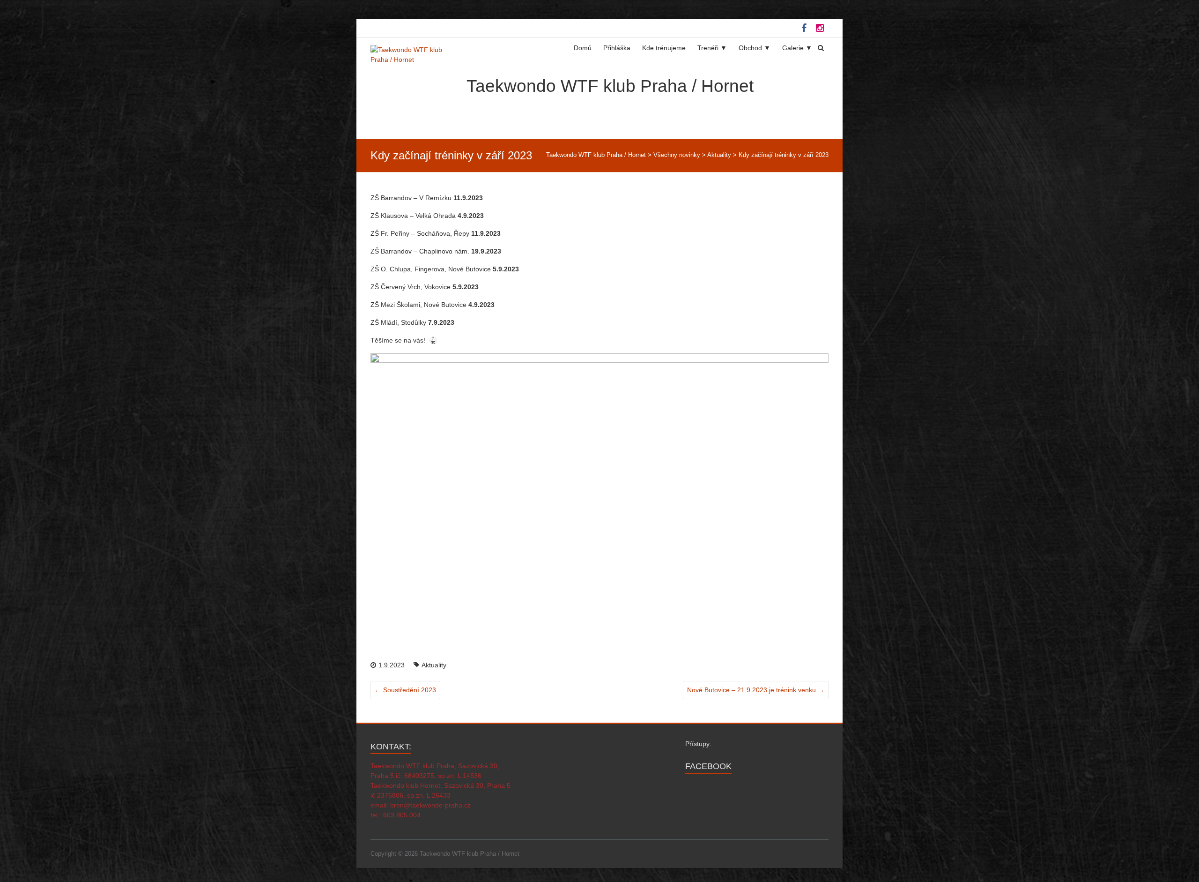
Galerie (793, 48)
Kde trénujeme (664, 48)
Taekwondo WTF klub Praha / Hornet (610, 86)
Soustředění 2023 (405, 690)
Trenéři (707, 48)
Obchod (750, 48)
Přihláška (616, 48)
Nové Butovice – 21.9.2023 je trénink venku (755, 690)
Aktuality (434, 665)
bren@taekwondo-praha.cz (430, 805)
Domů (583, 48)
